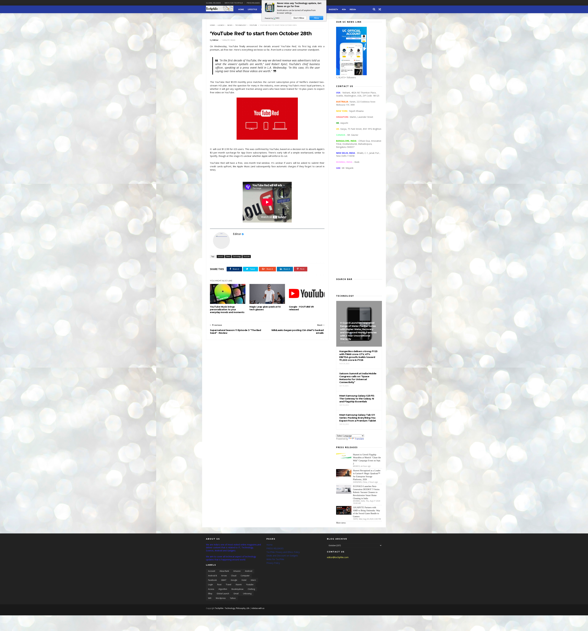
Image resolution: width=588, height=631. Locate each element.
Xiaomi (239, 584)
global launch (223, 593)
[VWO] (276, 18)
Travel (228, 584)
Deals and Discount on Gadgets (282, 555)
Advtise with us (257, 608)
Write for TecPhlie (275, 559)
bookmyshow (237, 589)
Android (248, 571)
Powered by (269, 18)
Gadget (333, 9)
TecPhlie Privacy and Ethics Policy (283, 552)
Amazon (237, 571)
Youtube (253, 25)
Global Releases (213, 3)
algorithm (223, 589)
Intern (253, 580)
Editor (237, 234)
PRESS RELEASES (275, 548)
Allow (316, 18)
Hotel (244, 580)
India (352, 9)
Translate (359, 438)
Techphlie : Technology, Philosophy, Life (232, 608)
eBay (210, 593)
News (229, 25)
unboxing (247, 593)
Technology (240, 25)
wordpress (221, 598)
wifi (209, 598)
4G (343, 9)
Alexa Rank (224, 571)
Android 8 (212, 575)
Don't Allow (299, 18)
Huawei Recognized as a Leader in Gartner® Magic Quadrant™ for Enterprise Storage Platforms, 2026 (367, 475)
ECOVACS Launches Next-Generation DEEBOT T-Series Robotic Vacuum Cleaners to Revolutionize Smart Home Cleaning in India (366, 492)
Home (241, 9)
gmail (236, 593)
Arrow (224, 575)
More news (341, 523)
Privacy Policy (273, 562)
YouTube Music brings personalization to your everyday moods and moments (227, 309)
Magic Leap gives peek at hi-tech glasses (265, 308)
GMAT (223, 580)
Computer (245, 575)
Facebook (212, 580)
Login (210, 584)
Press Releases (253, 3)
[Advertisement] (359, 226)
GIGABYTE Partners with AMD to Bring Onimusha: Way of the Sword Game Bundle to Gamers (366, 512)
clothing (251, 589)
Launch (221, 25)
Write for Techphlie (234, 3)
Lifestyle (252, 9)
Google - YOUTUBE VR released (301, 308)
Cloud (233, 575)
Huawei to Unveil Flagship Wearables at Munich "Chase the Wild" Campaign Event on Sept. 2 (367, 459)
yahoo (233, 598)
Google (234, 580)
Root (219, 584)
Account (211, 571)
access (211, 589)
